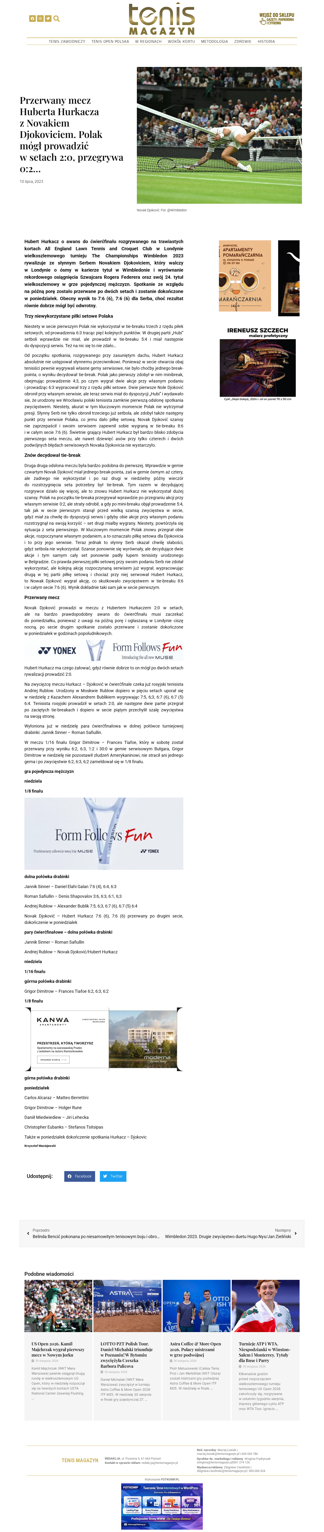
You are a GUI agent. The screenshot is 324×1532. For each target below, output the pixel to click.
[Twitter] (48, 18)
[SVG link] (162, 18)
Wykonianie (162, 1479)
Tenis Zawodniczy (67, 41)
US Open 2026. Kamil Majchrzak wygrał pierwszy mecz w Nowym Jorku (58, 1349)
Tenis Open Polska (110, 41)
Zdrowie (243, 41)
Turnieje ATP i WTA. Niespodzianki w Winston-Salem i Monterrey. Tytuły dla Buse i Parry (265, 1352)
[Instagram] (40, 18)
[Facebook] (32, 18)
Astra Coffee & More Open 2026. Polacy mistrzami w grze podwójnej (195, 1349)
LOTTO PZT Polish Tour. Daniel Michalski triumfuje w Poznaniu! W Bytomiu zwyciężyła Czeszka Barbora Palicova (127, 1355)
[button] (79, 1176)
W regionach (148, 41)
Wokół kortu (181, 41)
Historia (266, 41)
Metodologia (214, 41)
